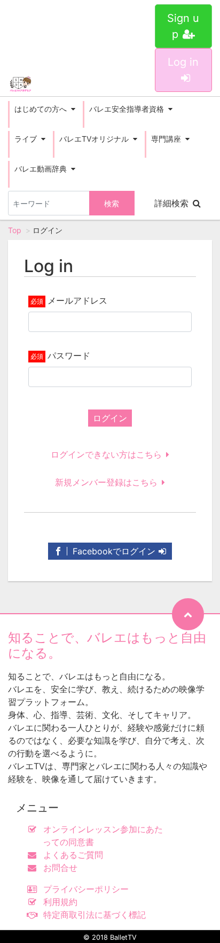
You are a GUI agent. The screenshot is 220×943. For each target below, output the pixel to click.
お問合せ (60, 867)
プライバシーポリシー (86, 889)
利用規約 (60, 901)
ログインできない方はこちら (106, 454)
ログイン (110, 418)
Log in (183, 62)
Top (14, 230)
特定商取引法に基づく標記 (94, 914)
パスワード (69, 355)
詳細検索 (171, 203)
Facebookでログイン (112, 551)
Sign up (183, 26)
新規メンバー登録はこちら (106, 482)
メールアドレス (77, 300)
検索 (111, 203)
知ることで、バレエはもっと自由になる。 (107, 645)
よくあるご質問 (73, 854)
